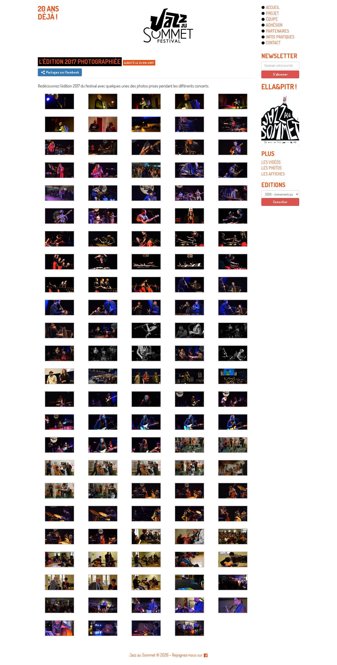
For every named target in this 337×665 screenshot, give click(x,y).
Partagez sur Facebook (62, 72)
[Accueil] (168, 25)
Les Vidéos (271, 162)
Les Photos (271, 167)
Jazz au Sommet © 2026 (148, 654)
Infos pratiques (280, 36)
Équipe (272, 19)
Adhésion (274, 24)
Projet (272, 13)
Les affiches (273, 173)
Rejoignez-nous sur (187, 654)
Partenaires (277, 30)
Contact (273, 42)
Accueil (273, 7)
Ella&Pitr (277, 86)
